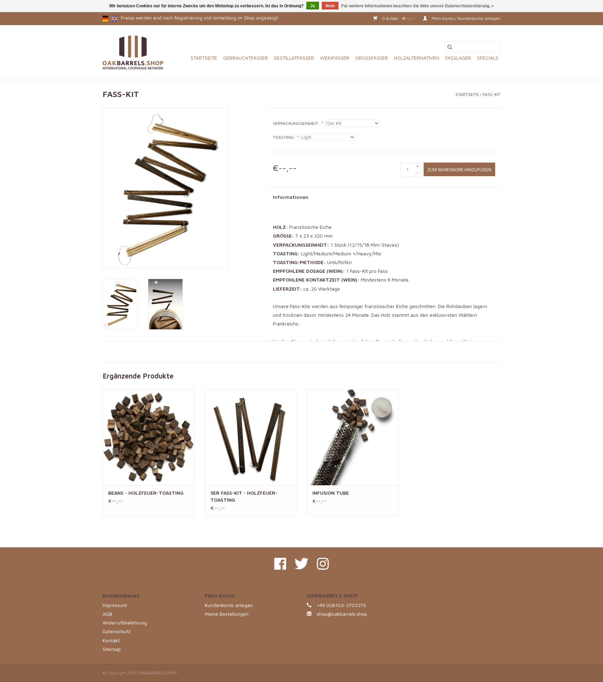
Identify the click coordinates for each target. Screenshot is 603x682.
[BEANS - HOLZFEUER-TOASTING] (148, 437)
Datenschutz (117, 631)
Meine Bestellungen (226, 614)
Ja (312, 5)
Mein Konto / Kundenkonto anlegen (465, 18)
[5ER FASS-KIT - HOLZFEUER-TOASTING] (251, 437)
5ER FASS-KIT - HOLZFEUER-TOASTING (243, 496)
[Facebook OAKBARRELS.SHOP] (280, 564)
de (105, 18)
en (114, 18)
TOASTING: (285, 137)
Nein (330, 5)
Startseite (204, 58)
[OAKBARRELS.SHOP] (133, 52)
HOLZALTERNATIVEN (416, 58)
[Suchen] (450, 47)
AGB (107, 614)
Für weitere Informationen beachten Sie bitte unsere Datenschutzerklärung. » (417, 5)
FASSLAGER (458, 58)
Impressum (115, 605)
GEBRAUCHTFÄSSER (245, 58)
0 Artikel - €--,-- (398, 18)
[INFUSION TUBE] (353, 437)
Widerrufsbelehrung (125, 622)
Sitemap (112, 649)
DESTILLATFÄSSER (294, 58)
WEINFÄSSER (334, 58)
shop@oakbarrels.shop (342, 614)
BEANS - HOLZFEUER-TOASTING (146, 493)
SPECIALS (487, 58)
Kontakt (111, 640)
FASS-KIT (491, 94)
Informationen (290, 197)
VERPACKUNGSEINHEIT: (297, 123)
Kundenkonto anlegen (229, 605)
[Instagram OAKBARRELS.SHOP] (323, 564)
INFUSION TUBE (330, 493)
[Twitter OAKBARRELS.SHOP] (301, 564)
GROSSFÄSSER (371, 58)
